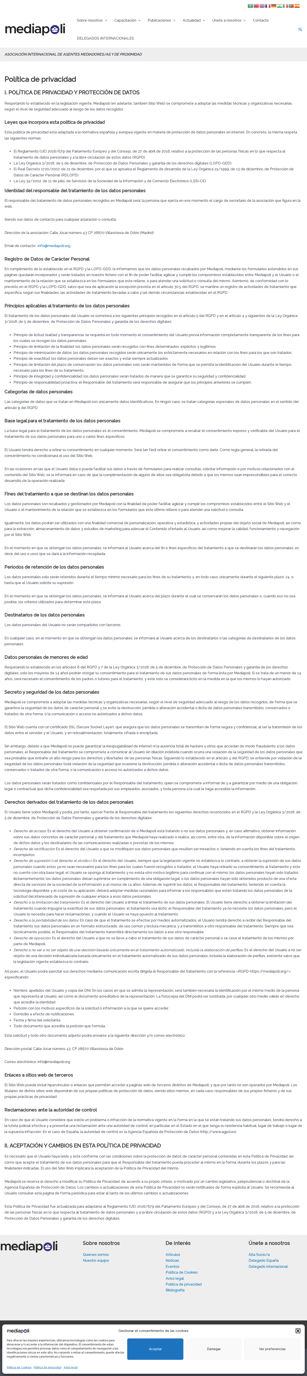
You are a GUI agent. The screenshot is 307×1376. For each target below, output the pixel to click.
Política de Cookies (19, 1367)
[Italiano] (286, 5)
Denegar (214, 1349)
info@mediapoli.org (54, 246)
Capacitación (125, 20)
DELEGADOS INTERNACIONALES (105, 38)
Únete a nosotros (226, 20)
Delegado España (264, 1260)
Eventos (173, 1266)
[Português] (291, 5)
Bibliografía (175, 1290)
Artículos (173, 1254)
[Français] (268, 5)
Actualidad (192, 20)
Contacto (261, 20)
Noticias (172, 1260)
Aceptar (155, 1349)
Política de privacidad (47, 1367)
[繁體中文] (256, 5)
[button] (298, 1331)
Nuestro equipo (96, 1260)
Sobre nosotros (90, 20)
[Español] (297, 5)
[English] (262, 5)
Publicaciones (159, 20)
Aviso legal (71, 1367)
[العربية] (251, 5)
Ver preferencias (272, 1349)
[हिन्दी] (280, 5)
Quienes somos (96, 1254)
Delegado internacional (268, 1266)
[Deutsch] (274, 5)
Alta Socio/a (259, 1254)
